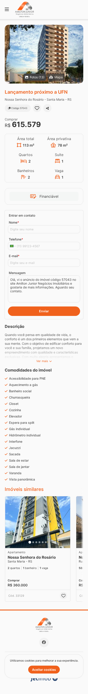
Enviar (44, 311)
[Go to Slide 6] (46, 542)
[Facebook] (44, 642)
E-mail (14, 256)
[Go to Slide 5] (43, 542)
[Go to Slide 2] (33, 542)
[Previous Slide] (8, 54)
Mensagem (17, 273)
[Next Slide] (79, 54)
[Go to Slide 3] (36, 542)
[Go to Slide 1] (29, 542)
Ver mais (42, 361)
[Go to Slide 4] (39, 542)
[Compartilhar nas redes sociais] (47, 108)
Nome (14, 222)
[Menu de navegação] (7, 9)
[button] (44, 54)
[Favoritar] (37, 108)
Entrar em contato (22, 215)
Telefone (16, 239)
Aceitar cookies (44, 669)
